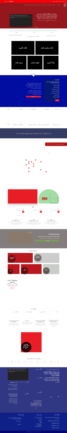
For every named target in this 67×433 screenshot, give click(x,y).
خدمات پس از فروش (38, 418)
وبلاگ (41, 423)
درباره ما (40, 422)
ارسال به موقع (56, 88)
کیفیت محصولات (55, 86)
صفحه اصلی (40, 419)
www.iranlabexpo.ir (38, 427)
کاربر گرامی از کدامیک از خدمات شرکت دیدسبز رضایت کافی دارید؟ (52, 83)
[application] (18, 375)
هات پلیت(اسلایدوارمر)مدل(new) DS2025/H (42, 126)
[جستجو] (2, 4)
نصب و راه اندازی (39, 424)
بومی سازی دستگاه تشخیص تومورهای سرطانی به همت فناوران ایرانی (51, 374)
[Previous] (64, 15)
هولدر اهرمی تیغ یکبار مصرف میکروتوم (15, 125)
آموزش (40, 420)
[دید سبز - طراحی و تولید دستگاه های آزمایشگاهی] (64, 5)
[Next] (2, 15)
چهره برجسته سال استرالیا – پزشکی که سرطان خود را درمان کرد (14, 419)
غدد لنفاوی (19, 425)
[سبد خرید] (4, 4)
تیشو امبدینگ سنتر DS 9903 (56, 125)
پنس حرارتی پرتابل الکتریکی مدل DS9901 (29, 126)
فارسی (7, 1)
